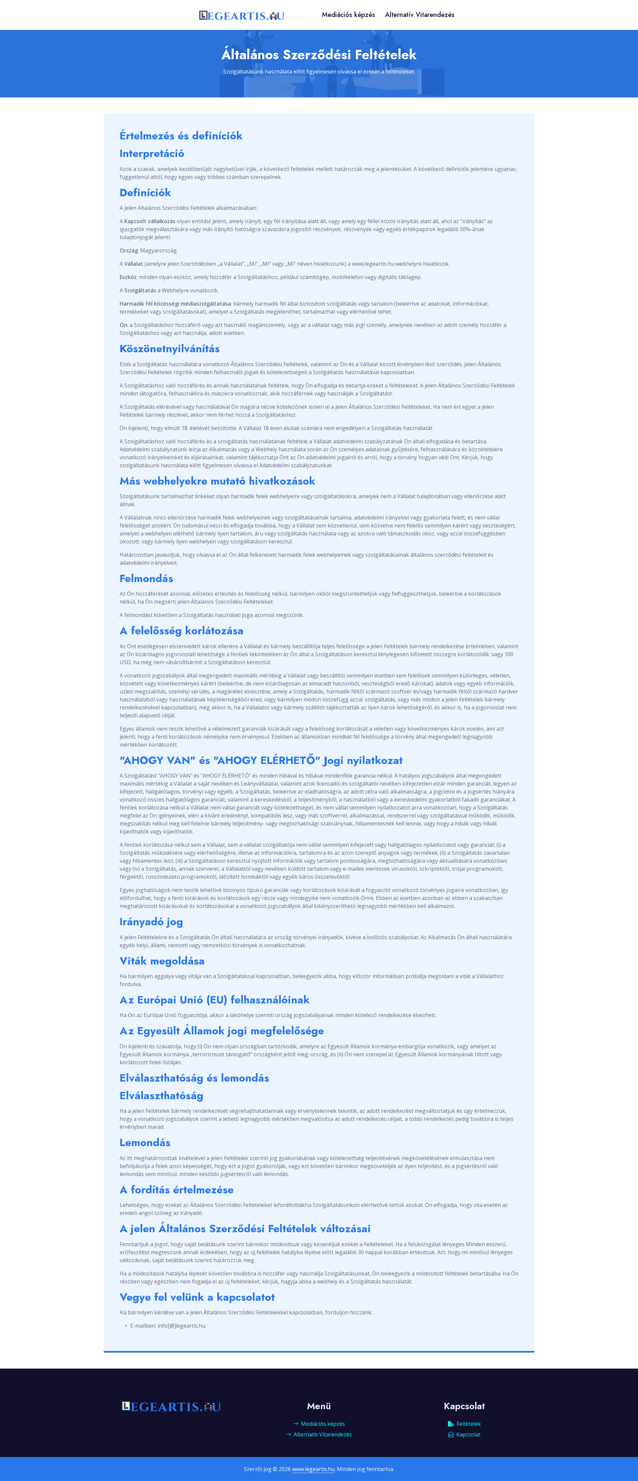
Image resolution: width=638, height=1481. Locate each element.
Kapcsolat (468, 1434)
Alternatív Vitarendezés (420, 15)
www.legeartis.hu (313, 1469)
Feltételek (469, 1423)
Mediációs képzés (348, 15)
